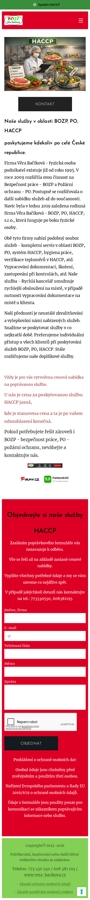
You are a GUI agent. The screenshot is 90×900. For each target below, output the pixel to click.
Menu (81, 20)
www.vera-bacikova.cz (45, 875)
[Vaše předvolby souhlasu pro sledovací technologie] (81, 891)
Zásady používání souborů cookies (45, 892)
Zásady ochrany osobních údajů (45, 884)
